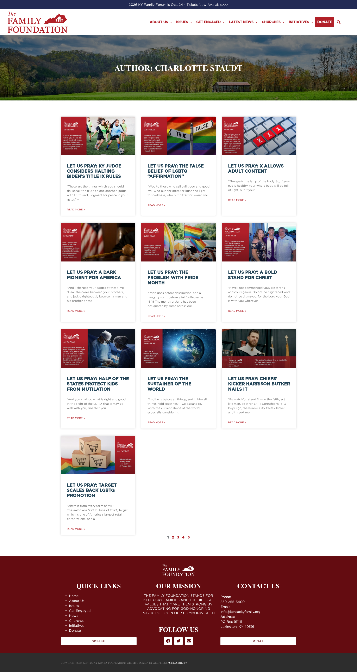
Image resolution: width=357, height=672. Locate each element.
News (73, 615)
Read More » (76, 209)
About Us (159, 22)
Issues (182, 22)
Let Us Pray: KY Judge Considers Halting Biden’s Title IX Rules (94, 171)
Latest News (241, 22)
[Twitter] (178, 641)
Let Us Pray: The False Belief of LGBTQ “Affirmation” (176, 171)
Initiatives (299, 22)
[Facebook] (168, 641)
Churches (271, 22)
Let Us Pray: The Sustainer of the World (169, 384)
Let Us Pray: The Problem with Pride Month (173, 277)
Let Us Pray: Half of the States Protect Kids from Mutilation (98, 384)
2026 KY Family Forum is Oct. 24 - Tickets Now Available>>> (178, 4)
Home (74, 596)
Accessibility (177, 663)
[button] (338, 22)
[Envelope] (189, 641)
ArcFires (159, 663)
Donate (324, 22)
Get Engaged (208, 22)
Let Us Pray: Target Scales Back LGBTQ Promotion (92, 490)
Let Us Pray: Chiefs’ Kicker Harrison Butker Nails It (259, 384)
